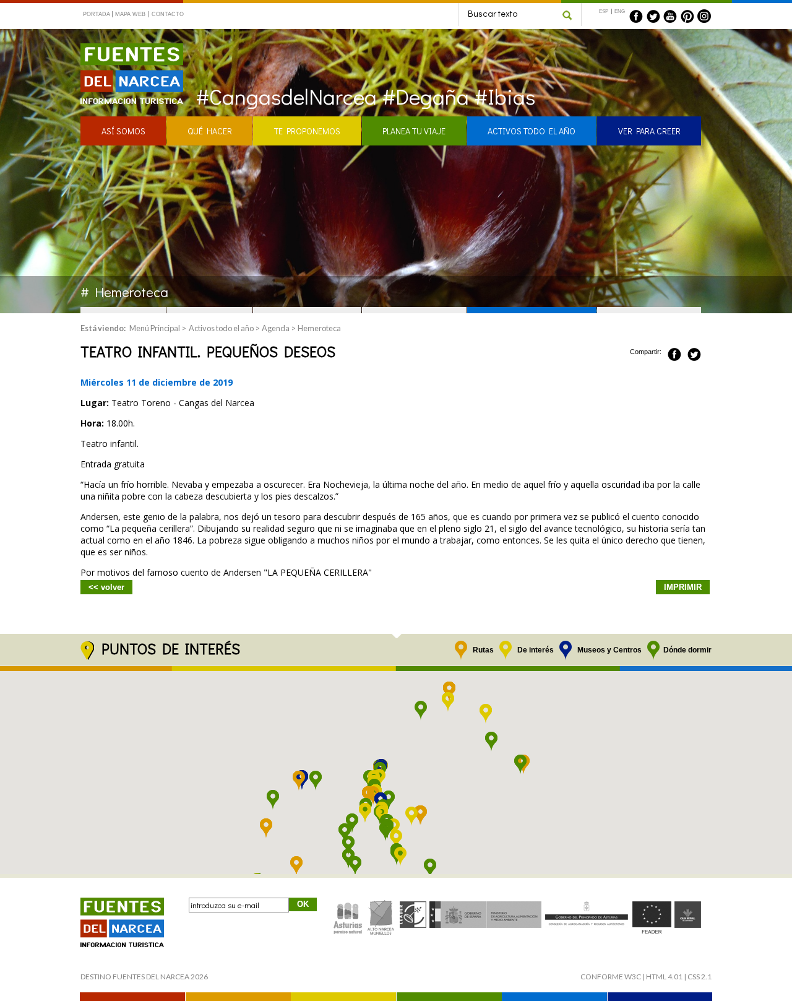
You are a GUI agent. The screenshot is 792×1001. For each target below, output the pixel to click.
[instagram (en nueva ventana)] (704, 16)
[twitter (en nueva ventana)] (653, 16)
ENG (619, 11)
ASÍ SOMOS (123, 131)
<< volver (106, 587)
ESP (603, 11)
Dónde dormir (687, 650)
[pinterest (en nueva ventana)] (687, 16)
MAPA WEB (130, 14)
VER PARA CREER (649, 131)
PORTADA (96, 14)
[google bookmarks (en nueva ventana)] (708, 352)
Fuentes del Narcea (123, 48)
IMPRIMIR (683, 587)
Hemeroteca (319, 328)
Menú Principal (154, 328)
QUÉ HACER (209, 131)
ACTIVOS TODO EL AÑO (531, 131)
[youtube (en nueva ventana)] (670, 16)
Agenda (276, 328)
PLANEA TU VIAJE (414, 131)
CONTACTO (167, 14)
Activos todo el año (221, 328)
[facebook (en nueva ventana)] (636, 16)
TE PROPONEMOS (307, 131)
